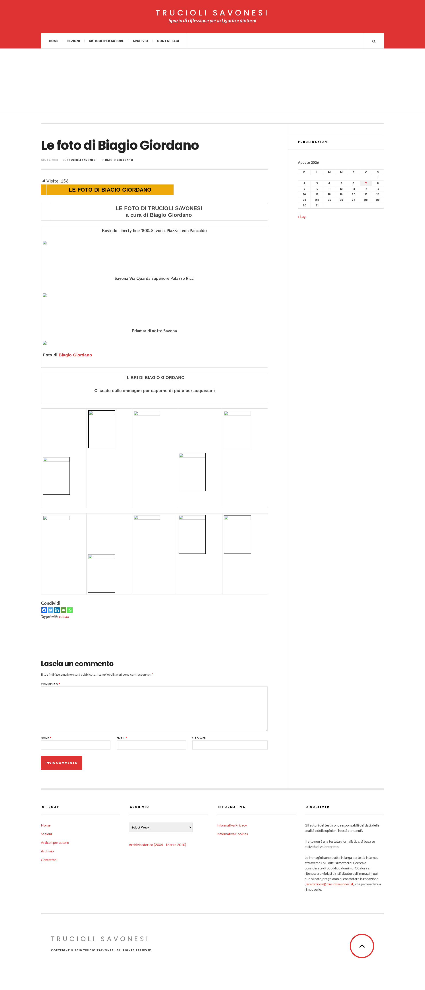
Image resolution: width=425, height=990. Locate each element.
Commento (50, 684)
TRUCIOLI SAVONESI (212, 12)
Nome (46, 738)
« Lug (302, 216)
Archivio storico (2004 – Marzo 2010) (157, 844)
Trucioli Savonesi (82, 159)
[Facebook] (44, 610)
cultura (64, 617)
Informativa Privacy (232, 825)
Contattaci (168, 41)
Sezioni (73, 41)
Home (53, 41)
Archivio (140, 41)
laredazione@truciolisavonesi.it (329, 884)
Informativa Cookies (232, 834)
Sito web (199, 738)
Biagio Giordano (119, 159)
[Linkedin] (57, 610)
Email (122, 738)
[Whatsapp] (70, 610)
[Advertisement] (212, 82)
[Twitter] (50, 610)
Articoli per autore (106, 41)
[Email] (63, 610)
